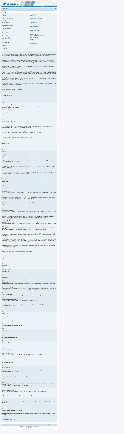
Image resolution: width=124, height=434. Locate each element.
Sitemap (54, 6)
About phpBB (3, 402)
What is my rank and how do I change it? (6, 28)
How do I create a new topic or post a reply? (7, 31)
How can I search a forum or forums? (34, 29)
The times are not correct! (5, 24)
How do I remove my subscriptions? (34, 37)
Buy (22, 6)
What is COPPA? (4, 15)
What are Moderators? (32, 15)
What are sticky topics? (4, 47)
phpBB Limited (24, 401)
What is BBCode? (4, 43)
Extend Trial (41, 6)
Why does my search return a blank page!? (35, 31)
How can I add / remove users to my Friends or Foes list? (36, 27)
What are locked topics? (5, 48)
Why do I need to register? (5, 14)
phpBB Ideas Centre (37, 406)
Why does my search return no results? (34, 30)
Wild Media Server (25, 426)
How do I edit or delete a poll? (5, 35)
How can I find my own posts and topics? (34, 32)
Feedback (35, 6)
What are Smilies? (4, 44)
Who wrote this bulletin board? (33, 43)
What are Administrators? (33, 14)
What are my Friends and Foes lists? (34, 26)
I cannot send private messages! (33, 22)
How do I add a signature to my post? (6, 33)
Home (4, 6)
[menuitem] (7, 8)
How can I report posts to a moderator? (6, 38)
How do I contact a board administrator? (34, 45)
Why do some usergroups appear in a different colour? (36, 18)
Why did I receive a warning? (5, 37)
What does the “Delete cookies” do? (6, 20)
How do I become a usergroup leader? (34, 17)
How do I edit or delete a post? (5, 32)
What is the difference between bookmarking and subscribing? (37, 35)
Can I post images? (4, 45)
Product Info (10, 6)
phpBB (27, 127)
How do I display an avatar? (5, 27)
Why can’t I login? (4, 17)
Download (16, 6)
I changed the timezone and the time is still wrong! (7, 25)
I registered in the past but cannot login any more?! (8, 18)
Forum (29, 6)
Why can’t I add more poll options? (6, 34)
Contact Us (47, 6)
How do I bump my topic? (5, 40)
